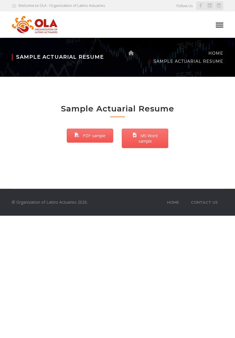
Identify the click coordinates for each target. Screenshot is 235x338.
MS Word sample (148, 138)
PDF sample (93, 135)
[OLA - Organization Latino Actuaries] (35, 24)
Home (215, 53)
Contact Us (204, 202)
